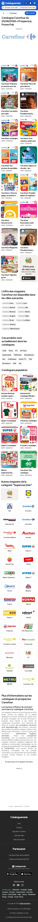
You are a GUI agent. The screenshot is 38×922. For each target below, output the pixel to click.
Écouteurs (6, 363)
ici (16, 727)
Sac (3, 359)
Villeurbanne (11, 329)
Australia (23, 890)
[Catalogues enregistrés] (26, 3)
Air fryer (23, 351)
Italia (19, 894)
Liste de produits (19, 839)
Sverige (10, 897)
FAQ (19, 823)
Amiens (9, 324)
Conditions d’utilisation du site (19, 913)
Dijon (23, 316)
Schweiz (12, 892)
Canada (5, 892)
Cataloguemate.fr (24, 903)
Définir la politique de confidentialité (19, 909)
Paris (7, 303)
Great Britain (12, 894)
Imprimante (6, 355)
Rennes (9, 312)
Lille (23, 307)
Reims (24, 312)
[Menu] (34, 3)
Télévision (18, 355)
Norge (4, 897)
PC (16, 351)
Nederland (31, 894)
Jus (20, 363)
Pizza (11, 351)
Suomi (4, 894)
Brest (8, 320)
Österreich (15, 890)
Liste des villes (19, 835)
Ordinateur (12, 359)
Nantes (8, 307)
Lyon (21, 303)
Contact (19, 827)
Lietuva (24, 894)
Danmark (29, 892)
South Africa (18, 897)
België (30, 890)
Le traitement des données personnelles (19, 917)
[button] (30, 3)
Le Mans (23, 320)
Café (4, 351)
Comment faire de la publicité (19, 855)
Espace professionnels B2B (19, 859)
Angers (8, 316)
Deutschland (20, 892)
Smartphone (29, 355)
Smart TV (22, 359)
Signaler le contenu (19, 831)
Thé (30, 359)
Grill (14, 363)
